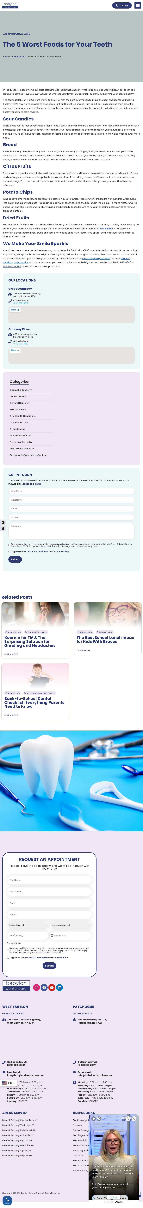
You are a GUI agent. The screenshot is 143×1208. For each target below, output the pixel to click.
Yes (76, 611)
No (66, 611)
